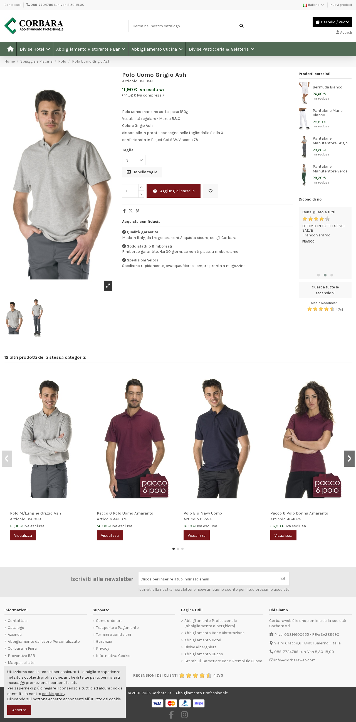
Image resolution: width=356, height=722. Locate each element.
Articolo (129, 80)
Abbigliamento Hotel (202, 640)
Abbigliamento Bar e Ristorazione (214, 632)
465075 (120, 518)
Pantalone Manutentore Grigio (330, 140)
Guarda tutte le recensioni (325, 290)
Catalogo (16, 627)
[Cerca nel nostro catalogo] (241, 26)
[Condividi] (124, 211)
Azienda (15, 634)
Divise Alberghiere (200, 647)
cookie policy (53, 693)
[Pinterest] (137, 211)
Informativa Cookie (113, 655)
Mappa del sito (21, 662)
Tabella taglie (145, 172)
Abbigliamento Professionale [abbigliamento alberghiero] (210, 623)
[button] (34, 49)
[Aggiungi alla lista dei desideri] (210, 191)
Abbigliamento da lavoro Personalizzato (44, 641)
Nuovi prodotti (341, 5)
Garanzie (104, 641)
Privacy (102, 648)
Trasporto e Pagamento (117, 627)
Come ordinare (109, 620)
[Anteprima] (84, 387)
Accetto (19, 710)
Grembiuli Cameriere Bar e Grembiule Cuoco (223, 661)
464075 (294, 518)
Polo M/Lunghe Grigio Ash (35, 513)
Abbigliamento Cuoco (203, 654)
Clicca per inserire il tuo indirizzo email (174, 579)
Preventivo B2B (21, 655)
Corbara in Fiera (22, 648)
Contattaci (12, 5)
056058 (33, 518)
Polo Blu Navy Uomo (203, 513)
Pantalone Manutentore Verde (330, 169)
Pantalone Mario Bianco (328, 113)
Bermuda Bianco (327, 87)
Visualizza (23, 535)
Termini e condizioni (113, 634)
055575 (207, 518)
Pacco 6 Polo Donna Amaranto (299, 513)
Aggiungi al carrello (177, 191)
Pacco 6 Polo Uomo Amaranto (125, 513)
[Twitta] (131, 211)
